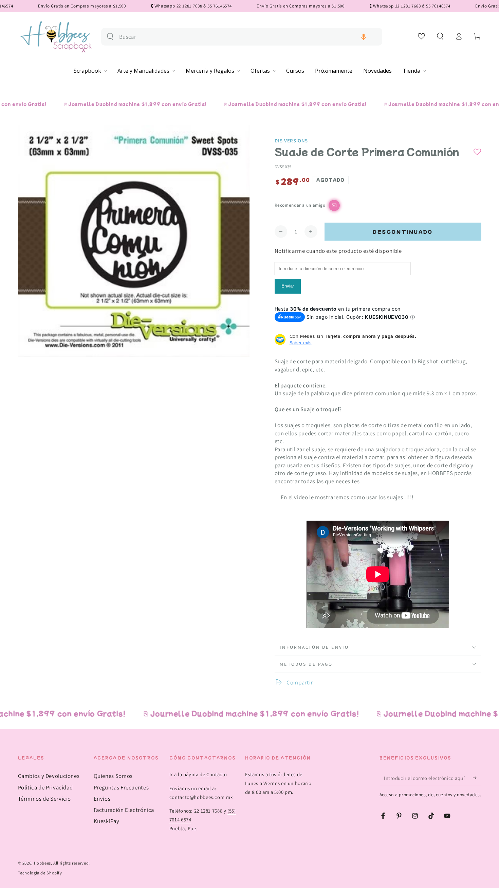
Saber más (301, 342)
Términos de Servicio (44, 798)
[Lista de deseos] (421, 36)
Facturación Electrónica (124, 810)
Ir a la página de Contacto (198, 774)
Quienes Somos (113, 776)
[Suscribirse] (477, 778)
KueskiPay (106, 821)
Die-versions (291, 140)
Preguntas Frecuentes (121, 787)
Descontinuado (403, 231)
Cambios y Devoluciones (49, 776)
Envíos (102, 798)
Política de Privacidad (45, 787)
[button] (363, 37)
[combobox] (248, 37)
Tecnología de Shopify (40, 873)
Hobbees (42, 863)
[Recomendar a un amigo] (334, 205)
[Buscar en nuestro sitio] (110, 36)
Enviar (287, 286)
